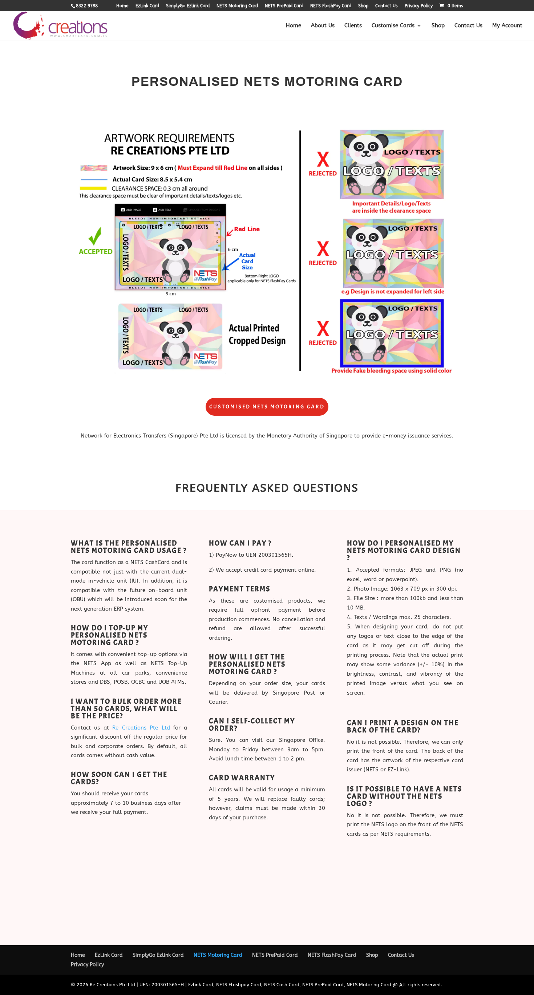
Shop (363, 6)
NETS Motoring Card (237, 6)
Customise (380, 887)
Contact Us (386, 6)
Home (122, 6)
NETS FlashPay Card (330, 6)
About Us (323, 26)
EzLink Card (147, 6)
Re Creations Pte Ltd (141, 727)
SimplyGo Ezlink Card (188, 6)
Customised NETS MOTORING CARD (267, 406)
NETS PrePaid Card (284, 6)
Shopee (378, 895)
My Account (507, 26)
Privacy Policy (419, 6)
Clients (353, 26)
